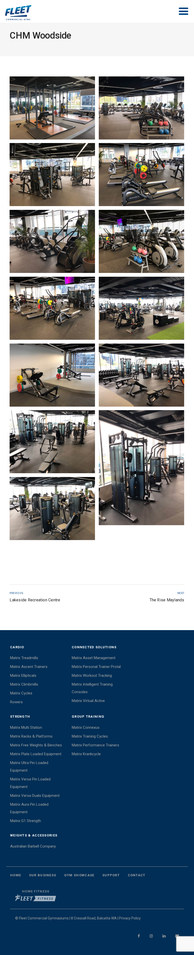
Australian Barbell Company (33, 846)
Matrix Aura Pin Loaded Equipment (29, 808)
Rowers (16, 702)
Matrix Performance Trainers (95, 745)
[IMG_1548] (141, 108)
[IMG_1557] (141, 308)
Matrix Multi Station (26, 727)
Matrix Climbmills (24, 684)
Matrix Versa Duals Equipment (35, 795)
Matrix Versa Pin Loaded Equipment (30, 783)
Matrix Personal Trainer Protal (96, 666)
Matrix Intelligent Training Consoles (92, 688)
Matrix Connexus (86, 727)
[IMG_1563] (52, 508)
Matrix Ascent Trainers (28, 666)
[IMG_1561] (141, 467)
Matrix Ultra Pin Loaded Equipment (29, 767)
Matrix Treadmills (24, 658)
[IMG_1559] (141, 375)
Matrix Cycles (21, 693)
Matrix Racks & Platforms (31, 736)
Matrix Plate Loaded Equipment (35, 754)
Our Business (42, 875)
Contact (137, 875)
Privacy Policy (130, 918)
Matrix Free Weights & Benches (36, 745)
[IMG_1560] (52, 441)
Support (111, 875)
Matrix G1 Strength (25, 821)
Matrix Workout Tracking (92, 675)
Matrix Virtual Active (88, 700)
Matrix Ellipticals (23, 675)
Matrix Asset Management (93, 658)
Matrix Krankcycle (86, 754)
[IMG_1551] (52, 241)
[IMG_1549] (52, 174)
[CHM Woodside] (52, 108)
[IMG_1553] (52, 308)
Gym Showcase (79, 875)
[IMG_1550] (141, 174)
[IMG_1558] (52, 375)
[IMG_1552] (141, 241)
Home (15, 875)
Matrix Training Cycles (90, 736)
